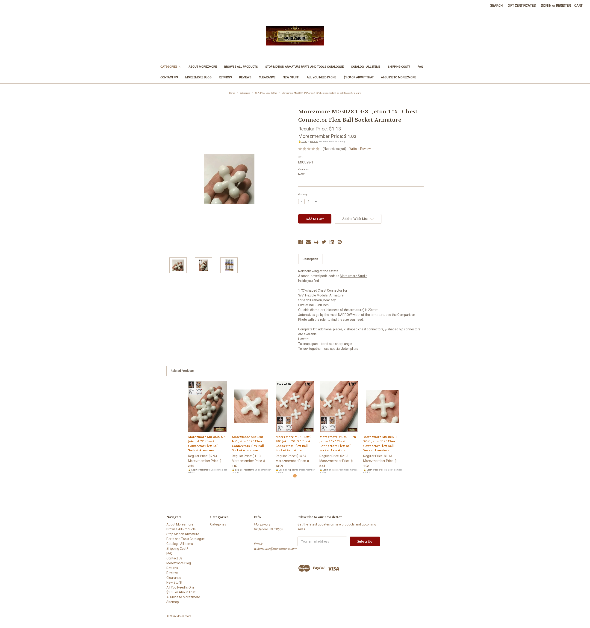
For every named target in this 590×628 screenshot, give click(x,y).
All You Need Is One (321, 77)
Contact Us (169, 77)
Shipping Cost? (399, 66)
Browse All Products (241, 66)
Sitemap (172, 602)
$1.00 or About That (359, 77)
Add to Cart (207, 410)
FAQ (420, 66)
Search (496, 5)
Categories (169, 66)
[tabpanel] (207, 427)
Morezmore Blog (198, 77)
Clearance (267, 77)
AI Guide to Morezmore (398, 77)
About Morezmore (203, 66)
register (314, 141)
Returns (225, 77)
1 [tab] (295, 475)
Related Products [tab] (182, 370)
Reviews (245, 77)
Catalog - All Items (366, 66)
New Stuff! (291, 77)
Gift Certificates (522, 5)
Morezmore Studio (353, 276)
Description (310, 259)
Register (563, 5)
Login (304, 141)
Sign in (546, 5)
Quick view (207, 402)
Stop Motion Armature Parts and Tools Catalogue (304, 66)
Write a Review (360, 149)
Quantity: (303, 194)
